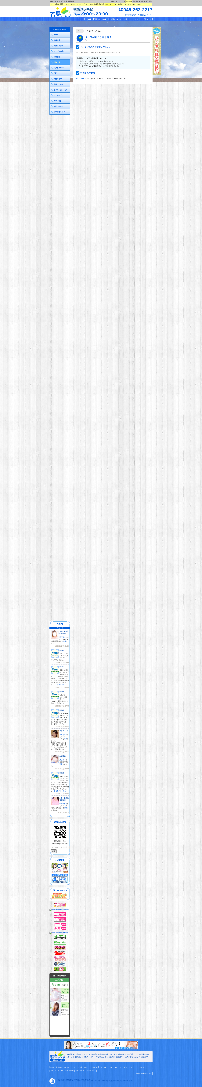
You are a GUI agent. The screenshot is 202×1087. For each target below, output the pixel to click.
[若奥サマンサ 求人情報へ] (101, 1049)
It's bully (102, 4)
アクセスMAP (59, 68)
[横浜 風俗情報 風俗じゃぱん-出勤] (60, 925)
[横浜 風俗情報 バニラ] (60, 906)
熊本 (72, 1)
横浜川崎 (53, 1)
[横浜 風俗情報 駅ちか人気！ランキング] (60, 939)
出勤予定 (57, 57)
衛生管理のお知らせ (114, 19)
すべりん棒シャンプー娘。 (80, 4)
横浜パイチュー (65, 4)
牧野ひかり (63, 804)
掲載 (64, 641)
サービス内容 (58, 51)
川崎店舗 (135, 1)
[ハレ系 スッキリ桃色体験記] (157, 74)
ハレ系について (128, 19)
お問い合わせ (147, 19)
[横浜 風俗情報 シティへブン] (60, 955)
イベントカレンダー (61, 90)
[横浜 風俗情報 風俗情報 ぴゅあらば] (59, 932)
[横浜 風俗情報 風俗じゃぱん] (60, 921)
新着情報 (57, 40)
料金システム (58, 46)
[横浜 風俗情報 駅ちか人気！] (60, 944)
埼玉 (62, 1)
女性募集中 (89, 19)
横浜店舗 (129, 1)
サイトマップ (91, 1070)
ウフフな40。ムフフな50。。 (133, 4)
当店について (58, 84)
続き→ (59, 628)
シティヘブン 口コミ (61, 95)
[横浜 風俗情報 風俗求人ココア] (60, 949)
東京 (58, 1)
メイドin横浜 (55, 4)
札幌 (65, 1)
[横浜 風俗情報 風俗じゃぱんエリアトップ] (60, 916)
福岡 (69, 1)
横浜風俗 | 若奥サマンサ (143, 1073)
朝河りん (63, 637)
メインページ (80, 79)
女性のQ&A (58, 79)
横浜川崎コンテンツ (118, 1)
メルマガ (138, 19)
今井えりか (63, 734)
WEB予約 (57, 101)
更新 (61, 764)
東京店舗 (142, 1)
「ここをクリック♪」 (59, 684)
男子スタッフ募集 (100, 19)
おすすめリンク (59, 112)
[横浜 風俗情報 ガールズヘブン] (60, 960)
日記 (55, 73)
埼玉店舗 (149, 1)
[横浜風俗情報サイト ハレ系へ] (52, 1083)
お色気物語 (119, 4)
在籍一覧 (57, 62)
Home (79, 31)
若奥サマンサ (109, 4)
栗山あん (63, 760)
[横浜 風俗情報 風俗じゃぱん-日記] (60, 929)
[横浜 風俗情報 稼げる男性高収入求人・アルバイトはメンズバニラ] (59, 909)
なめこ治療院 (94, 4)
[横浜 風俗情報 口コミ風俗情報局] (60, 971)
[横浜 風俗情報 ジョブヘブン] (60, 965)
